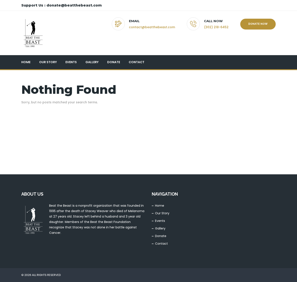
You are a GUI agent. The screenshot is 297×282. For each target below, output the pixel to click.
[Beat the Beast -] (33, 33)
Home (25, 62)
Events (71, 62)
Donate (113, 62)
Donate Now (258, 23)
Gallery (91, 62)
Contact (136, 62)
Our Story (48, 62)
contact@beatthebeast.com (152, 27)
